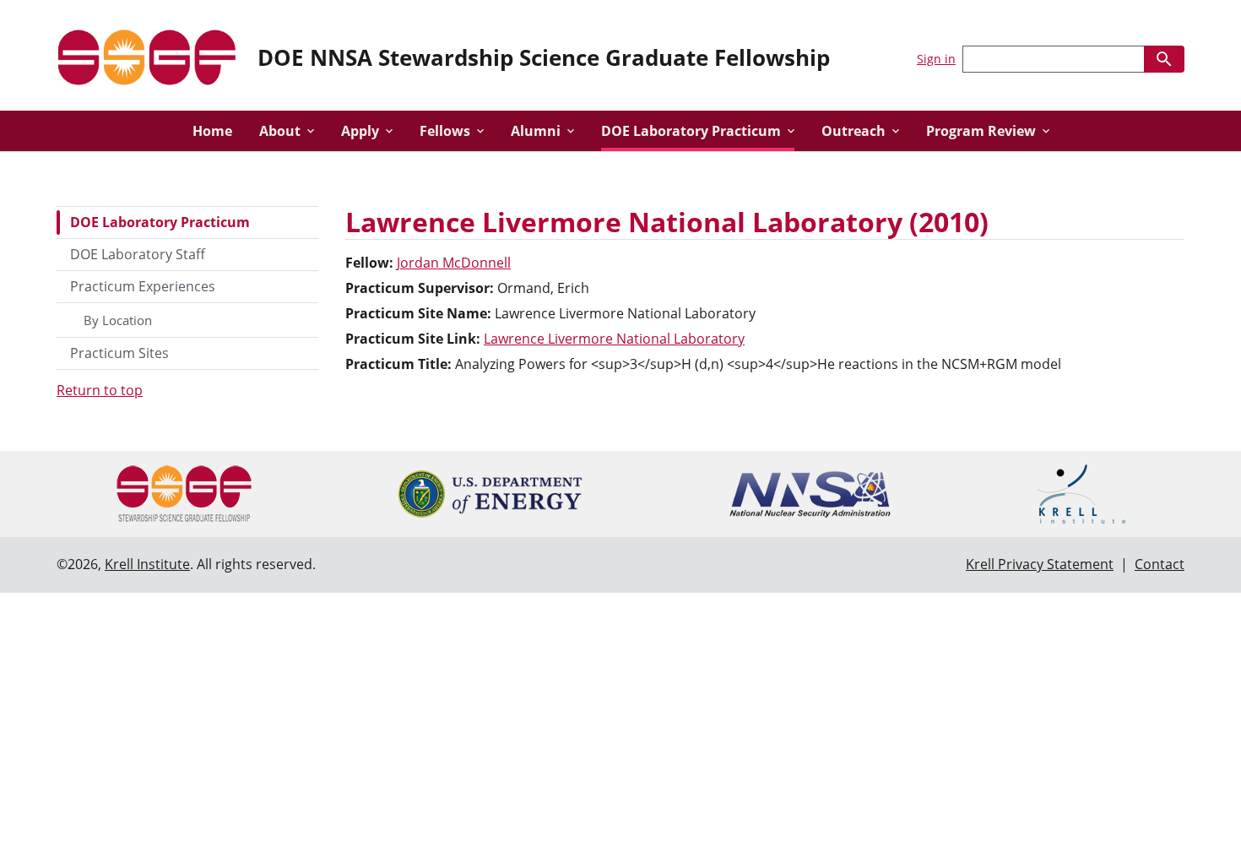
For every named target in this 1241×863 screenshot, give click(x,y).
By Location (118, 320)
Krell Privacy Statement (1040, 564)
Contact (1159, 564)
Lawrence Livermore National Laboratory (614, 338)
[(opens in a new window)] (490, 494)
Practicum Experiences (142, 286)
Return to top (100, 390)
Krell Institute (147, 564)
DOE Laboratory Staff (137, 254)
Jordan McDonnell (454, 262)
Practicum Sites (119, 353)
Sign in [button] (936, 59)
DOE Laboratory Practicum (160, 222)
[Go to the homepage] (147, 55)
